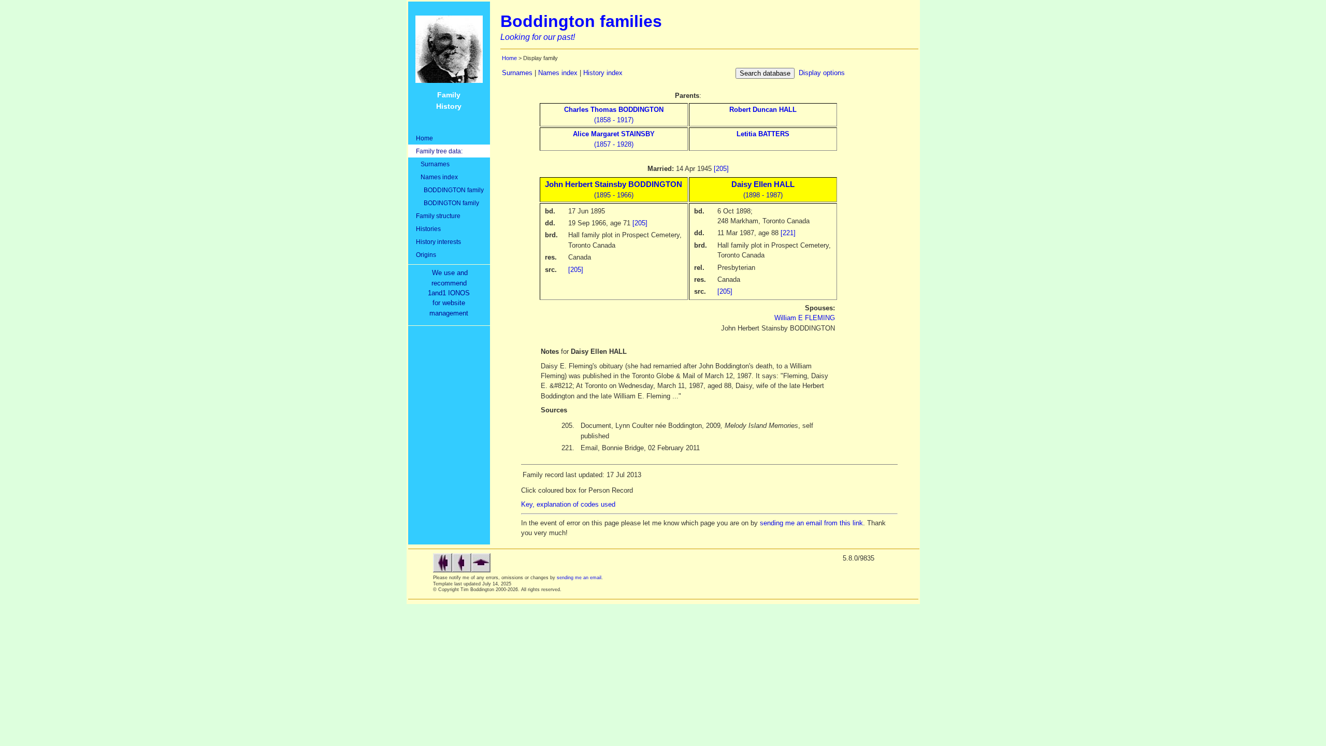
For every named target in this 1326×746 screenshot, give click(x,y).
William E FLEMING (804, 318)
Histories (428, 228)
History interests (438, 241)
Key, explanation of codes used (568, 504)
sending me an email (579, 577)
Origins (426, 254)
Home (424, 138)
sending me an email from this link (811, 523)
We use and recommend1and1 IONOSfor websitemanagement (451, 293)
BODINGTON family (447, 202)
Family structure (438, 215)
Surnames (433, 164)
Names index (437, 177)
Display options (822, 73)
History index (603, 73)
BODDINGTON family (450, 190)
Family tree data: (439, 151)
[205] (721, 169)
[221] (788, 233)
